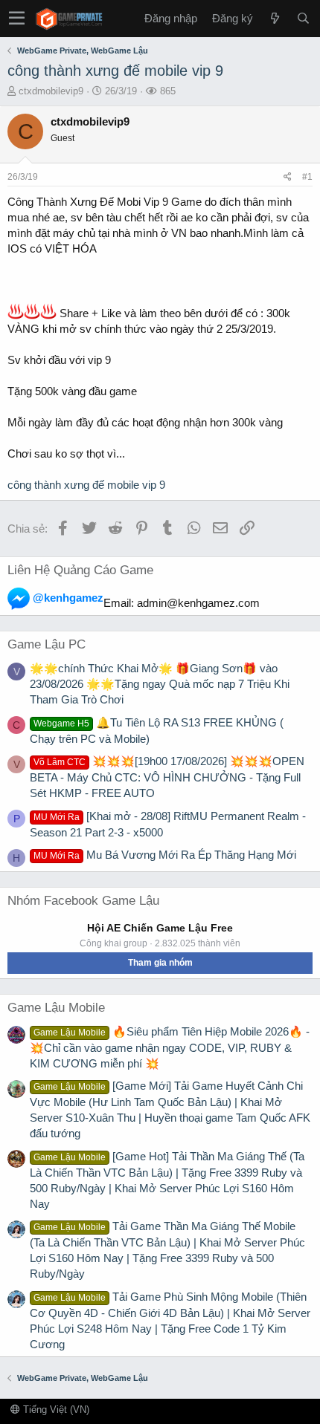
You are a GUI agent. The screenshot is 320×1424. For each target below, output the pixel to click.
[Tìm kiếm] (303, 18)
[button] (17, 18)
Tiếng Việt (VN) (54, 1409)
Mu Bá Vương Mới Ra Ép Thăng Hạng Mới (164, 854)
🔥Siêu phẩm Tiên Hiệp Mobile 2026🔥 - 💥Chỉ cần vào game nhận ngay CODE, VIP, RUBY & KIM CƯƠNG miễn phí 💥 (170, 1047)
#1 (307, 177)
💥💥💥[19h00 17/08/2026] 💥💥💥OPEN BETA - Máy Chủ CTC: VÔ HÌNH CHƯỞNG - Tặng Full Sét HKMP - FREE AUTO (167, 777)
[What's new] (274, 18)
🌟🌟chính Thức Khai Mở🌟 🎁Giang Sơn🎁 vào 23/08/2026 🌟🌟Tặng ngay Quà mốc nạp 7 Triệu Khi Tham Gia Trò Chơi (159, 684)
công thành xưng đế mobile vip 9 (115, 70)
